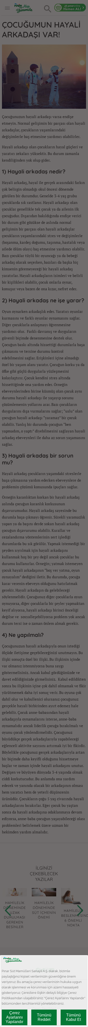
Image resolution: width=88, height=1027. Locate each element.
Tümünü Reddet (44, 1017)
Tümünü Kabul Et (73, 1017)
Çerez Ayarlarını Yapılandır (14, 1017)
